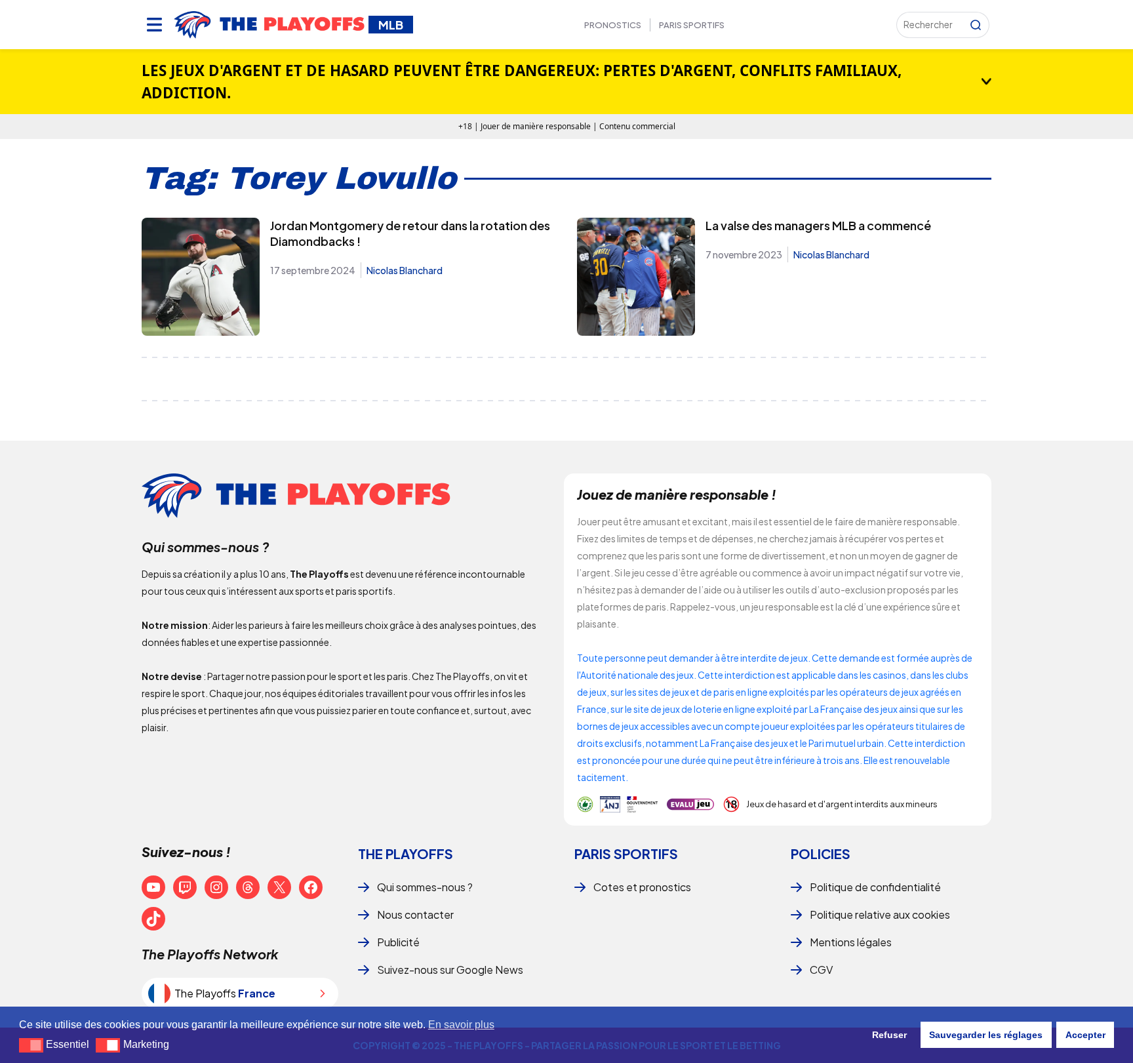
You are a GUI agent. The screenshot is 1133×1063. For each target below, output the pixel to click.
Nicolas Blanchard (405, 270)
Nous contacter (415, 914)
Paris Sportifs (692, 25)
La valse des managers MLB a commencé (818, 225)
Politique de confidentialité (875, 887)
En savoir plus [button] (461, 1024)
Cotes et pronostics (642, 887)
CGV (821, 969)
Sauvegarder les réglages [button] (986, 1035)
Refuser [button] (889, 1035)
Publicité (398, 942)
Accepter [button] (1085, 1035)
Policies (820, 853)
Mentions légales (851, 942)
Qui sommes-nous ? (425, 887)
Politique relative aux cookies (880, 914)
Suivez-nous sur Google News (450, 969)
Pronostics (612, 25)
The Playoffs (405, 853)
